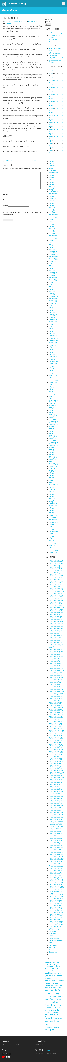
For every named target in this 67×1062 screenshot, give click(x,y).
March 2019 (52, 249)
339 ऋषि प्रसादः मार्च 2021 (55, 902)
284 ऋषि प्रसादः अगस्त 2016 (56, 812)
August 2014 (52, 346)
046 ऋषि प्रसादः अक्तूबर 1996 (56, 560)
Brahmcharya (56, 973)
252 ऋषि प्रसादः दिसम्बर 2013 (56, 754)
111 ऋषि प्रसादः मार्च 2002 (55, 634)
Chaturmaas (48, 975)
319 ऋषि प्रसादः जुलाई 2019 (56, 875)
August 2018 (52, 261)
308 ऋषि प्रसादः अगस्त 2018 (56, 854)
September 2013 (53, 365)
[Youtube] (6, 1056)
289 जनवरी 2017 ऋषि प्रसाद (56, 821)
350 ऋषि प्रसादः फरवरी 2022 (56, 921)
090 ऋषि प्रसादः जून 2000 (55, 604)
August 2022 (52, 177)
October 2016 (53, 300)
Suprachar (49, 1018)
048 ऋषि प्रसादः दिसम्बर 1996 (56, 563)
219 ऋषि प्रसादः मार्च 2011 (55, 700)
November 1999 (53, 519)
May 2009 (51, 452)
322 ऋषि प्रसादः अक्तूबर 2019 (56, 881)
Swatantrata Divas (54, 944)
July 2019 (51, 242)
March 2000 (52, 514)
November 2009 (53, 442)
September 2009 (53, 445)
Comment (6, 189)
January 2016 (52, 316)
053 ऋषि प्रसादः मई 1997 (55, 572)
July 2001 (51, 491)
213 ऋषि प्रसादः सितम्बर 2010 (56, 690)
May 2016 (51, 309)
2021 (50, 80)
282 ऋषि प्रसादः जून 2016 (55, 809)
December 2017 (53, 275)
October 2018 (53, 258)
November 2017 (53, 277)
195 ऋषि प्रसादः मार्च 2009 (55, 658)
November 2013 (53, 361)
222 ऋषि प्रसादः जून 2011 (55, 705)
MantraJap (49, 985)
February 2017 (53, 293)
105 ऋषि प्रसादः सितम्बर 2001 (56, 623)
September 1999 (53, 523)
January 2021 (52, 211)
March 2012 (52, 395)
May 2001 (51, 495)
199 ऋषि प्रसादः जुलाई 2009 (56, 665)
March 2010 (52, 435)
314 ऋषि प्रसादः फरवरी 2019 (56, 867)
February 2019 (53, 251)
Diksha (61, 975)
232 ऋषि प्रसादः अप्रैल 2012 (56, 721)
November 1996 (53, 551)
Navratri (50, 987)
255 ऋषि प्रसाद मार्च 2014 (55, 760)
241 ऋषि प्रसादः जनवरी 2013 (56, 737)
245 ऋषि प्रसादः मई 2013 (55, 742)
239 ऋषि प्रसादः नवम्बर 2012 (56, 733)
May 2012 (51, 391)
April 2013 (51, 374)
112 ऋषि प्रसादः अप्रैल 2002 (56, 635)
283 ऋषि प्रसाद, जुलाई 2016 (56, 811)
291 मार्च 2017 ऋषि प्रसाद (55, 825)
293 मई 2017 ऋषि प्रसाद (55, 828)
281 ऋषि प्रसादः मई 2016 (55, 807)
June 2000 (51, 509)
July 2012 (51, 388)
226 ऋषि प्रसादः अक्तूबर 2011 (56, 712)
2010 (50, 119)
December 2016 (53, 296)
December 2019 (53, 233)
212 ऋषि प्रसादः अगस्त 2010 (56, 688)
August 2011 (52, 405)
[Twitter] (7, 1054)
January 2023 (52, 168)
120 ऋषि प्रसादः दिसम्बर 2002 (56, 651)
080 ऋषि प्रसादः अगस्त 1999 (56, 588)
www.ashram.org (39, 1044)
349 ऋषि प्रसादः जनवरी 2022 (56, 919)
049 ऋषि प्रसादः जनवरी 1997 (56, 565)
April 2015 (51, 331)
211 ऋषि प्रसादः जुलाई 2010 (56, 686)
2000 (50, 136)
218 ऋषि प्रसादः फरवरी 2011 (56, 698)
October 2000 (53, 505)
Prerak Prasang (32, 21)
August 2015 (52, 324)
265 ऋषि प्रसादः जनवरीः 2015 (56, 777)
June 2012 (51, 389)
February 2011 (53, 416)
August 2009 (52, 447)
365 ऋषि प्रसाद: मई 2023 (55, 926)
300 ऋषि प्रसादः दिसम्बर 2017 (56, 840)
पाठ (49, 954)
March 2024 (52, 163)
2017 (50, 94)
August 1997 (52, 537)
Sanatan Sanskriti (58, 996)
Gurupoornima (50, 981)
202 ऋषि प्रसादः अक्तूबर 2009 (56, 670)
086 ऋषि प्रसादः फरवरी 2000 (56, 597)
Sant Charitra (50, 999)
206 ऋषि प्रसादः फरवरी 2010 (56, 677)
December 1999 (53, 517)
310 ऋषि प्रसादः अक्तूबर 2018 (56, 858)
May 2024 (51, 160)
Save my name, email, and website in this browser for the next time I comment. (22, 213)
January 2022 (52, 190)
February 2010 (53, 437)
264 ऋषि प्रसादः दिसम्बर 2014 (56, 775)
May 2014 (51, 351)
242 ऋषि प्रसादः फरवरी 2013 (56, 739)
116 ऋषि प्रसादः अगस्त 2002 (56, 642)
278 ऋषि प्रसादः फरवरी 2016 (56, 802)
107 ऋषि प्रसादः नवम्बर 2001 (56, 626)
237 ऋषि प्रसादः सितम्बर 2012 (56, 730)
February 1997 (53, 545)
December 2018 (53, 254)
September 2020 (53, 218)
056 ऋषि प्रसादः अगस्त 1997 (56, 576)
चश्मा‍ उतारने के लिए (53, 953)
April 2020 (51, 226)
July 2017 (51, 284)
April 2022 (51, 184)
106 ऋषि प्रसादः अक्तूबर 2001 (56, 625)
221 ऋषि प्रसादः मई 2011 (55, 704)
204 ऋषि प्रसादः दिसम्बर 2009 (56, 674)
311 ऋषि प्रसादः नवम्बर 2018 (56, 860)
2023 (50, 73)
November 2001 (53, 486)
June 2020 (51, 223)
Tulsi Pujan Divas (55, 1025)
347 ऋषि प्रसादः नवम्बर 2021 (56, 916)
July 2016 (51, 305)
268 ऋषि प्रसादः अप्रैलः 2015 (56, 782)
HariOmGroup (48, 1050)
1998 (50, 143)
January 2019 (52, 253)
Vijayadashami (56, 1027)
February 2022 (53, 188)
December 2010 (53, 419)
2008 (50, 126)
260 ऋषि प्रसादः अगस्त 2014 (56, 768)
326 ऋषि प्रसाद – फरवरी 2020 (56, 888)
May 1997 (51, 540)
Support (16, 1044)
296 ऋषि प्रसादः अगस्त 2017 (56, 833)
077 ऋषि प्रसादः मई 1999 (55, 583)
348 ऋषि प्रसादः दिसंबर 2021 (56, 917)
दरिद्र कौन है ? (37, 160)
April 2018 (51, 268)
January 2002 (52, 482)
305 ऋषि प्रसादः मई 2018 (55, 849)
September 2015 (53, 323)
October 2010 (53, 423)
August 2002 (52, 470)
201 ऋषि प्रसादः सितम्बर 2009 (56, 669)
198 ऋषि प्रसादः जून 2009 (55, 663)
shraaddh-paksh (56, 1008)
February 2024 (53, 165)
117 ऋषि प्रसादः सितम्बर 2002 (56, 644)
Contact (11, 1044)
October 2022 (53, 174)
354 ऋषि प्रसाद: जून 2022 (55, 923)
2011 (50, 115)
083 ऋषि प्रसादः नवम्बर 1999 (56, 593)
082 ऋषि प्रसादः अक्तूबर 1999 (56, 591)
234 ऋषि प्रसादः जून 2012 (55, 725)
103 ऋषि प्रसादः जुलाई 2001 (56, 621)
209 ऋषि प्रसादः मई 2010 (55, 683)
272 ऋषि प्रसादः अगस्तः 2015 (56, 789)
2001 (50, 133)
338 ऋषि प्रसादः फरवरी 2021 (56, 900)
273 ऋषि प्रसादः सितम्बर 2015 (56, 791)
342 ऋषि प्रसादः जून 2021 (55, 907)
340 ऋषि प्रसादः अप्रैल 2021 (56, 903)
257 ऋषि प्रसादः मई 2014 (55, 763)
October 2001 (53, 487)
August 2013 (52, 367)
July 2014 (51, 347)
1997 (50, 147)
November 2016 (53, 298)
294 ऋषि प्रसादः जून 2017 (55, 830)
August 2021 (52, 198)
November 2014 (53, 340)
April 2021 (51, 205)
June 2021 (51, 202)
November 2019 (53, 235)
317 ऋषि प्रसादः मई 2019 (55, 872)
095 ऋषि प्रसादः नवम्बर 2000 (56, 609)
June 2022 (51, 181)
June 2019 (51, 244)
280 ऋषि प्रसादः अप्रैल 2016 (56, 805)
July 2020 (51, 221)
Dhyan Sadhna (56, 975)
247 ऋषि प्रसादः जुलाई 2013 (56, 746)
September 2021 (53, 197)
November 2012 (53, 381)
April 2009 (51, 454)
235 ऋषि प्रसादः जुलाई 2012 (56, 726)
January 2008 (52, 461)
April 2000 (51, 512)
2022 (50, 77)
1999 (50, 140)
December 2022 (53, 170)
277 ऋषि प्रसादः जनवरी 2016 (56, 800)
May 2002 (51, 475)
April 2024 (51, 161)
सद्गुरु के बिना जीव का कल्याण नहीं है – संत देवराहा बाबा (55, 53)
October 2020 (53, 216)
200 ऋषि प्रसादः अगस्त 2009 (56, 667)
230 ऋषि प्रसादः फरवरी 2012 (56, 718)
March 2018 (52, 270)
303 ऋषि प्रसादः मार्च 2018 (55, 846)
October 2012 (53, 382)
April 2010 (51, 433)
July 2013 (51, 368)
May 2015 (51, 330)
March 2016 (52, 312)
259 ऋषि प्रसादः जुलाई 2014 (56, 767)
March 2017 (52, 291)
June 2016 (51, 307)
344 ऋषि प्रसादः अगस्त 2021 (56, 910)
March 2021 (52, 207)
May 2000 (51, 510)
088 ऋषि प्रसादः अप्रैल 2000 (56, 600)
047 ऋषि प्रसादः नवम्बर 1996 (56, 562)
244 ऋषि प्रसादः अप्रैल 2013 (56, 740)
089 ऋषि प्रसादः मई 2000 (55, 602)
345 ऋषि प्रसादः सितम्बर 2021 (56, 912)
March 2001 (52, 498)
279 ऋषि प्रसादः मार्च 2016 (55, 804)
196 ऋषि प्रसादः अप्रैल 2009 (56, 660)
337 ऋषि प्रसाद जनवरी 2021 (56, 898)
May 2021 (51, 204)
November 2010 (53, 421)
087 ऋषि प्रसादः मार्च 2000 (55, 598)
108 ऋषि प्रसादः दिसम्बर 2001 (56, 628)
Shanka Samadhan (54, 937)
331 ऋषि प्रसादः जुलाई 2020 (56, 895)
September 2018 (53, 260)
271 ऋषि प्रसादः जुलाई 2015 (56, 788)
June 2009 (51, 451)
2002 (50, 129)
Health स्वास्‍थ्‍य (52, 933)
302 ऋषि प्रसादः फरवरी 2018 (56, 844)
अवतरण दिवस (52, 947)
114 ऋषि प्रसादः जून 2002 (19, 21)
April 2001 (51, 496)
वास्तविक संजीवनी (53, 55)
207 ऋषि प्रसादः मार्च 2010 (55, 679)
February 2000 (53, 516)
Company (5, 1044)
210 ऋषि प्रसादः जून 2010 (55, 684)
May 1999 (51, 530)
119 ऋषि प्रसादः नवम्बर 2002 (56, 649)
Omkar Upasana (57, 987)
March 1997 (52, 544)
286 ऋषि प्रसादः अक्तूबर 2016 (56, 816)
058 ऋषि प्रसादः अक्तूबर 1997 (56, 579)
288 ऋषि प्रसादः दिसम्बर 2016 (56, 819)
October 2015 (53, 321)
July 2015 (51, 326)
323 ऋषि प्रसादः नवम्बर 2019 (56, 882)
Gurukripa (8, 23)
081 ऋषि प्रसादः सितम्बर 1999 (56, 590)
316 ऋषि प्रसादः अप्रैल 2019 (56, 870)
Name (5, 194)
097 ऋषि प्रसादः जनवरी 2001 (56, 611)
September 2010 (53, 424)
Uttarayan (48, 1027)
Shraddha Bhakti (50, 1010)
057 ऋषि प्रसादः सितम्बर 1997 (56, 577)
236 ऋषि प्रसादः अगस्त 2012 (56, 728)
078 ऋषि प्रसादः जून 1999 (55, 584)
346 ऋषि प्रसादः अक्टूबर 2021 (56, 914)
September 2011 (53, 403)
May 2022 (51, 183)
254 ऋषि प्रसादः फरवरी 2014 (56, 758)
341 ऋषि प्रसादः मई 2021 (55, 905)
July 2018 (51, 263)
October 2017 (53, 279)
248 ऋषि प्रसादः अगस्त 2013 (56, 747)
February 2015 (53, 335)
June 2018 (51, 265)
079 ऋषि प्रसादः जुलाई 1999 (56, 586)
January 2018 (52, 274)
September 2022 (53, 176)
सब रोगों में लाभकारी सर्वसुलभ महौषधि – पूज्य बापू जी (55, 49)
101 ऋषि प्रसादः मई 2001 (55, 618)
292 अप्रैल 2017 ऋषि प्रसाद (56, 826)
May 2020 (51, 225)
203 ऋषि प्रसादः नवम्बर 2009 (56, 672)
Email (5, 200)
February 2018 (53, 272)
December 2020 (53, 212)
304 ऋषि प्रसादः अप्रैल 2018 (56, 847)
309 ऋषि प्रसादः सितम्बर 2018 (56, 856)
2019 (50, 87)
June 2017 (51, 286)
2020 (50, 84)
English (51, 928)
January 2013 (52, 377)
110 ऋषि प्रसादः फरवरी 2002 (56, 632)
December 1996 (53, 549)
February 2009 (53, 458)
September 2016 (53, 302)
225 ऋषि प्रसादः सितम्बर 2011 (56, 711)
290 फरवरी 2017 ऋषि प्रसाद (56, 823)
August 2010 (52, 426)
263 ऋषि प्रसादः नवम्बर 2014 (56, 774)
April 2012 (51, 393)
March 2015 (52, 333)
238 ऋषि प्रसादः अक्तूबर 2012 (56, 732)
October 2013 (53, 363)
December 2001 (53, 484)
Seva (59, 999)
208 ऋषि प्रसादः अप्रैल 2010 (56, 681)
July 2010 (51, 428)
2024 (50, 70)
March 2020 (52, 228)
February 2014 (53, 356)
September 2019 (53, 239)
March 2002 (52, 479)
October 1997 (53, 533)
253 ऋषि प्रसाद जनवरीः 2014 (56, 756)
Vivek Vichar (52, 1030)
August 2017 (52, 282)
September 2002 (53, 468)
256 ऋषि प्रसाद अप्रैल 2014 (56, 761)
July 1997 (51, 538)
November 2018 (53, 256)
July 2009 (51, 449)
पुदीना (50, 41)
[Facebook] (3, 1054)
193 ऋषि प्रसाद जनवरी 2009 (56, 655)
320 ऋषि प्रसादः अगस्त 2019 (56, 877)
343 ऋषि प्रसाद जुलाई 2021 (55, 909)
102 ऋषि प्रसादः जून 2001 (55, 619)
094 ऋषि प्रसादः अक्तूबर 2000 (56, 607)
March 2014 (52, 354)
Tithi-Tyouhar (52, 945)
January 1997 (52, 547)
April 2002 (51, 477)
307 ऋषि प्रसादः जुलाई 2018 (56, 853)
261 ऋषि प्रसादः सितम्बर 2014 (56, 770)
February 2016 (53, 314)
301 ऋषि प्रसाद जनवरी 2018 (56, 842)
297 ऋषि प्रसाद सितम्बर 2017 (56, 835)
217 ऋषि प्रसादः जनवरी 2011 (56, 697)
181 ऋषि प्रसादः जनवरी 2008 (56, 653)
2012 (50, 112)
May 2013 (51, 372)
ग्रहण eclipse (52, 951)
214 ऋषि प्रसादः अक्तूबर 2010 (56, 691)
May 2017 (51, 288)
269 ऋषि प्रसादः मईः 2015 (55, 784)
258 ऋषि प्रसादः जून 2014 (55, 765)
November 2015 (53, 319)
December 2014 (53, 339)
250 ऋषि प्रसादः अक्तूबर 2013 (56, 751)
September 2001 (53, 489)
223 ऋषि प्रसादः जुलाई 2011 (56, 707)
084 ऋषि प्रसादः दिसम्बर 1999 (56, 595)
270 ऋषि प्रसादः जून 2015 (55, 786)
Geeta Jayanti (53, 979)
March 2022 (52, 186)
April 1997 (51, 542)
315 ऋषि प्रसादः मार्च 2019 (55, 868)
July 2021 (51, 200)
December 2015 (53, 317)
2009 (50, 122)
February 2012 (53, 396)
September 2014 (53, 344)
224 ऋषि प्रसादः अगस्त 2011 (56, 709)
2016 (50, 98)
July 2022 (51, 179)
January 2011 (52, 417)
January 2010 (52, 438)
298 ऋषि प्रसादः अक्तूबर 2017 (56, 837)
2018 (50, 91)
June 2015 (51, 328)
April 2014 (51, 353)
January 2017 (52, 295)
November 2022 (53, 172)
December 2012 (53, 379)
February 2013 (53, 375)
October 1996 (53, 552)
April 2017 (51, 289)
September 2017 (53, 281)
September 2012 (53, 384)
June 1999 (51, 528)
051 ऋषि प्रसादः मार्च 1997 (55, 569)
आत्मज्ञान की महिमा (53, 39)
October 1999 (53, 521)
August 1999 (52, 524)
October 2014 (53, 342)
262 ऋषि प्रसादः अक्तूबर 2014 (56, 772)
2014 (50, 105)
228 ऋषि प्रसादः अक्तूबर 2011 (56, 714)
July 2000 (51, 507)
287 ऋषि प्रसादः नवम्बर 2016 (56, 818)
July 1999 (51, 526)
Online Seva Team (54, 1053)
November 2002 (53, 465)
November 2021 (53, 193)
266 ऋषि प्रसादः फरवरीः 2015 (56, 779)
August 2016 (52, 303)
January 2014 (52, 358)
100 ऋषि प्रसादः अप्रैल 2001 (56, 616)
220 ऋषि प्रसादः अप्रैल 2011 (56, 702)
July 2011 (51, 407)
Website (5, 205)
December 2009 (53, 440)
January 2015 (52, 337)
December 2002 (53, 463)
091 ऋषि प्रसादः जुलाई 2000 (56, 605)
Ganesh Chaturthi (54, 930)
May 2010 (51, 431)
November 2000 (53, 503)
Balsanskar (53, 968)
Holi (57, 981)
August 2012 (52, 386)
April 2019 (51, 247)
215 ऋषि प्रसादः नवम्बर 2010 (56, 693)
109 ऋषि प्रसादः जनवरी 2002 (56, 630)
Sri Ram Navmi (55, 1016)
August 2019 (52, 240)
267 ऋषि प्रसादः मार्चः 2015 (55, 781)
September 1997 (53, 535)
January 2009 (52, 459)
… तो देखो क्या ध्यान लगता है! (55, 34)
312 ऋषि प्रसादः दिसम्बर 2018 (56, 861)
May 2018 (51, 267)
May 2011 (51, 410)
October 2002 (53, 466)
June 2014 (51, 349)
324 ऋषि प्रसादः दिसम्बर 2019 (56, 884)
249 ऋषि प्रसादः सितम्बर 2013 (56, 749)
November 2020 (53, 214)
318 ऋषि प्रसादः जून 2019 (55, 874)
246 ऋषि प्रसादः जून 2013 (55, 744)
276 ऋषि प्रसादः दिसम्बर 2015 (56, 798)
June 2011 (51, 409)
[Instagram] (10, 1054)
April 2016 (51, 310)
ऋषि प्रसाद (51, 949)
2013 (50, 108)
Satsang (51, 935)
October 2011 (53, 402)
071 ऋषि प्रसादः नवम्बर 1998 (56, 581)
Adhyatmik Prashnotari (52, 962)
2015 (50, 101)
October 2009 (53, 444)
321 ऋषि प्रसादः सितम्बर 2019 (56, 879)
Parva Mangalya (49, 990)
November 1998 (53, 531)
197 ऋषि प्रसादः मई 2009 (55, 662)
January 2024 (52, 167)
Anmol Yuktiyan (52, 964)
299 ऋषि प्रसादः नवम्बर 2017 (56, 839)
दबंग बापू (51, 32)
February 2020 (53, 230)
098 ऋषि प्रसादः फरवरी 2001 (56, 612)
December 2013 (53, 360)
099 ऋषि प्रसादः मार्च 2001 (55, 614)
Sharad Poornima (54, 938)
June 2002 (51, 473)
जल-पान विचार (8, 160)
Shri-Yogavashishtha (52, 1011)
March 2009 (52, 456)
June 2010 (51, 430)
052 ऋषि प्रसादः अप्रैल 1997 (56, 570)
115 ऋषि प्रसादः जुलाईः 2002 (56, 641)
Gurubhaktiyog (53, 931)
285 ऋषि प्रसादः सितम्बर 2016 (56, 814)
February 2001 (53, 500)
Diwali (47, 977)
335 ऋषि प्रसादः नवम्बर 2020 (56, 896)
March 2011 (52, 414)
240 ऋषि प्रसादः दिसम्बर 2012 (56, 735)
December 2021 (53, 191)
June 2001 (51, 493)
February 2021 (53, 209)
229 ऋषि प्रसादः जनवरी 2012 (56, 716)
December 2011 (53, 400)
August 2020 (52, 219)
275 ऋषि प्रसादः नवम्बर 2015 (56, 797)
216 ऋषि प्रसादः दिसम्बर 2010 (56, 695)
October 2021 (53, 195)
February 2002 (53, 480)
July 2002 (51, 472)
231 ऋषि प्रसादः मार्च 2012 (55, 719)
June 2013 (51, 370)
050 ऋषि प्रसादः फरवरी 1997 (56, 567)
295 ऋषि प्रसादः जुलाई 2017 (56, 832)
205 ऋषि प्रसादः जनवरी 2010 (56, 676)
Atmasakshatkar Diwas (51, 966)
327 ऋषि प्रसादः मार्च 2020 (55, 889)
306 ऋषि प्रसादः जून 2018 (55, 851)
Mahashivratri (54, 983)
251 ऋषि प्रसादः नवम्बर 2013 (56, 753)
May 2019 (51, 246)
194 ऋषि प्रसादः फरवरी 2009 (56, 656)
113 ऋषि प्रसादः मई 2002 (55, 637)
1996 (50, 150)
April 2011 (51, 412)
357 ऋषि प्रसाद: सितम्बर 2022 (56, 924)
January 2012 (52, 398)
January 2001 (52, 502)
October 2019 (53, 237)
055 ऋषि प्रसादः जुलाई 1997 (56, 574)
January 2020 (52, 232)
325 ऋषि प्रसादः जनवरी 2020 (56, 886)
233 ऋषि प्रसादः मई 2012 (55, 723)
